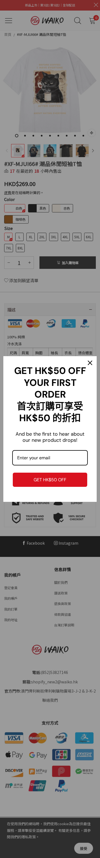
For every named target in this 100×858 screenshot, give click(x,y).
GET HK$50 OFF (50, 480)
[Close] (90, 363)
